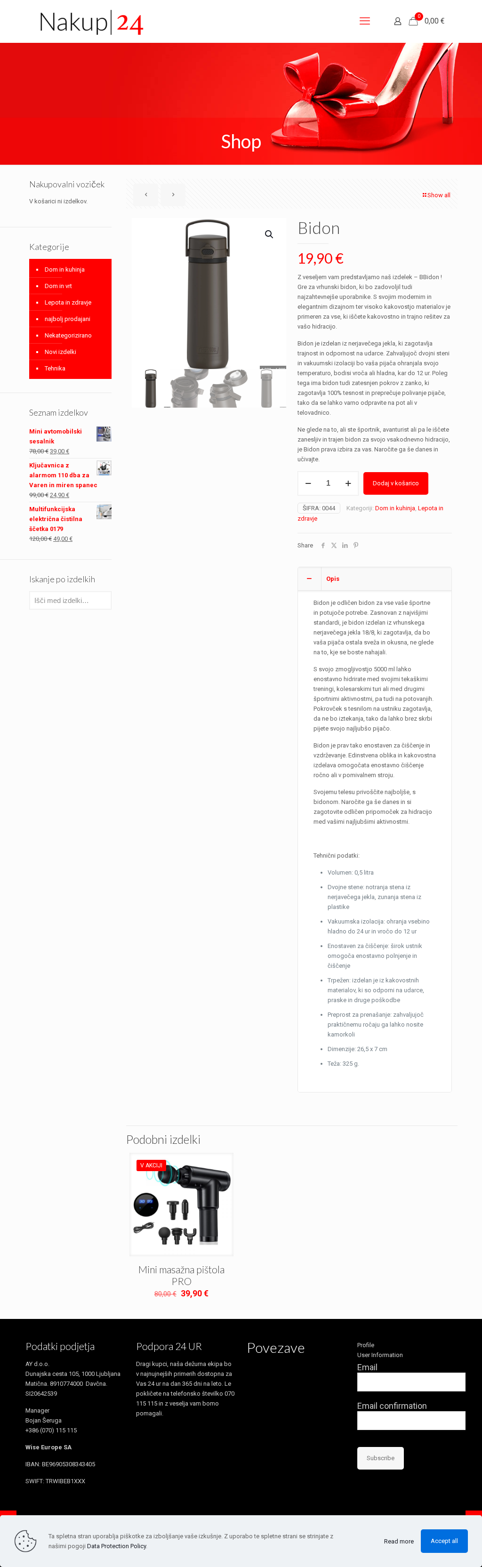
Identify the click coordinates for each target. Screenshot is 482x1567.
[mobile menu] (365, 21)
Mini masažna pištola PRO (181, 1275)
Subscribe (380, 1458)
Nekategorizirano (68, 335)
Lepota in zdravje (68, 302)
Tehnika (55, 368)
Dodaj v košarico (396, 483)
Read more (399, 1541)
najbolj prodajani (67, 318)
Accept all (444, 1540)
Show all (438, 195)
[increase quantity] (348, 483)
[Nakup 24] (91, 23)
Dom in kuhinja (395, 508)
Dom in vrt (58, 285)
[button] (269, 234)
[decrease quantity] (308, 483)
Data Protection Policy (116, 1546)
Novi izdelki (60, 351)
